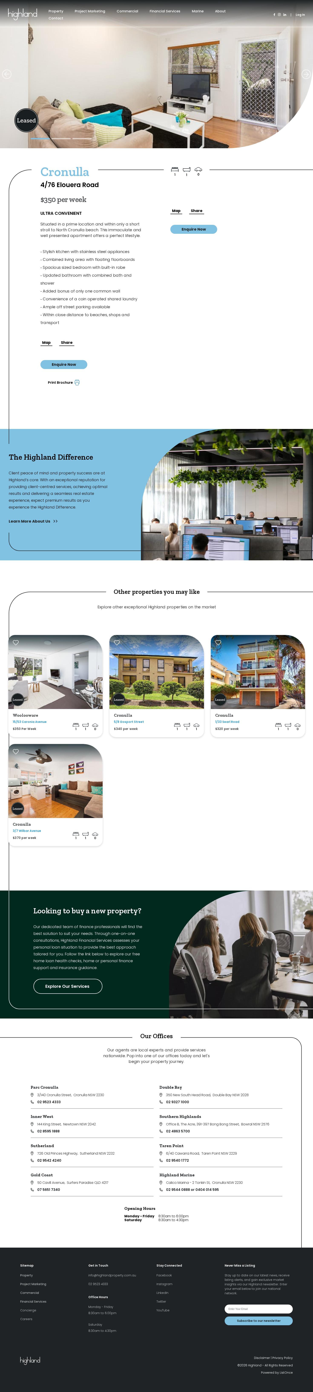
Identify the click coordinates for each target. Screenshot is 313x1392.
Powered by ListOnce (277, 1372)
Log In (300, 15)
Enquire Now (64, 364)
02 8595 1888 (48, 1131)
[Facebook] (274, 14)
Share (67, 342)
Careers (26, 1319)
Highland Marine (177, 1174)
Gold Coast (42, 1174)
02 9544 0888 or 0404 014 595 (192, 1189)
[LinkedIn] (284, 14)
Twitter (161, 1301)
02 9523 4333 (49, 1102)
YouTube (162, 1310)
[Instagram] (279, 14)
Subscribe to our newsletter (259, 1321)
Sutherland (42, 1145)
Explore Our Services (67, 986)
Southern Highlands (180, 1116)
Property (56, 11)
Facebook (164, 1275)
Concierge (28, 1310)
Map (46, 342)
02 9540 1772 (177, 1160)
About (220, 11)
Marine (198, 11)
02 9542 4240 (49, 1160)
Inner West (42, 1116)
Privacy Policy (282, 1358)
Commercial (127, 11)
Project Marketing (90, 11)
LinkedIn (162, 1293)
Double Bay (170, 1087)
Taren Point (171, 1145)
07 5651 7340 (48, 1189)
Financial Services (165, 11)
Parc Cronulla (44, 1087)
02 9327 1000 (177, 1102)
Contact (56, 18)
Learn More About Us (30, 521)
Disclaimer (262, 1358)
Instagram (164, 1284)
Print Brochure (61, 382)
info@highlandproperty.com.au (112, 1275)
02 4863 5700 (178, 1131)
